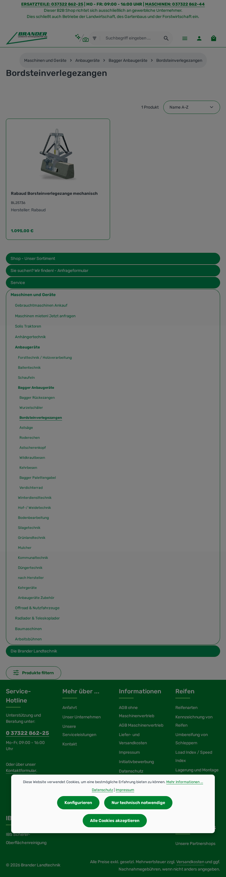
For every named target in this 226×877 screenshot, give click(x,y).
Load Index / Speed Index (193, 756)
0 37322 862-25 (27, 733)
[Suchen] (166, 38)
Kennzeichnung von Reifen (193, 721)
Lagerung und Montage (197, 770)
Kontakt (69, 744)
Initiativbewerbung (136, 761)
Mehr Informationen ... (184, 782)
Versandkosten (190, 861)
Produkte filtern (37, 672)
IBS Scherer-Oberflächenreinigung (26, 838)
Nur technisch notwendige (138, 802)
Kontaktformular (21, 770)
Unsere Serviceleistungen (79, 730)
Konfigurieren (78, 802)
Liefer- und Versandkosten (133, 738)
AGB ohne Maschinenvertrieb (136, 711)
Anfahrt (69, 707)
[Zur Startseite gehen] (26, 38)
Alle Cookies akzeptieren (114, 820)
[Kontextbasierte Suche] (81, 38)
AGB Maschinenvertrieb (141, 725)
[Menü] (184, 38)
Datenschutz (131, 771)
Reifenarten (186, 707)
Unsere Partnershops (195, 843)
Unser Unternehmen (81, 717)
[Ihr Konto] (199, 38)
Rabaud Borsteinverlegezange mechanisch (54, 193)
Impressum (129, 752)
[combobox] (130, 38)
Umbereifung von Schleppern (191, 738)
